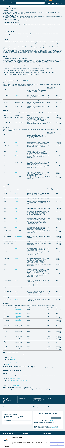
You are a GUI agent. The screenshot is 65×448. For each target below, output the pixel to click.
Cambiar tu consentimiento (7, 78)
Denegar (57, 444)
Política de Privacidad (13, 355)
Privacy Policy (8, 364)
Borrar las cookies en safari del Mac (12, 385)
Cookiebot (29, 80)
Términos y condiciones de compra (11, 435)
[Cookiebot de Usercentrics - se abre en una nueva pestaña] (6, 446)
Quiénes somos (28, 435)
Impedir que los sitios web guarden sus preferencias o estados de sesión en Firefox (29, 382)
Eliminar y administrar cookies (14, 378)
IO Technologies (18, 309)
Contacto (46, 435)
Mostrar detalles (15, 446)
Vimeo (16, 89)
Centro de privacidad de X (16, 362)
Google (16, 145)
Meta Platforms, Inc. (18, 236)
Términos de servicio (8, 362)
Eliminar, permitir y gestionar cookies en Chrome (18, 380)
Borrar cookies (11, 382)
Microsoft (16, 134)
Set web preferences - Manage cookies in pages (14, 383)
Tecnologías (12, 357)
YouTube (16, 191)
